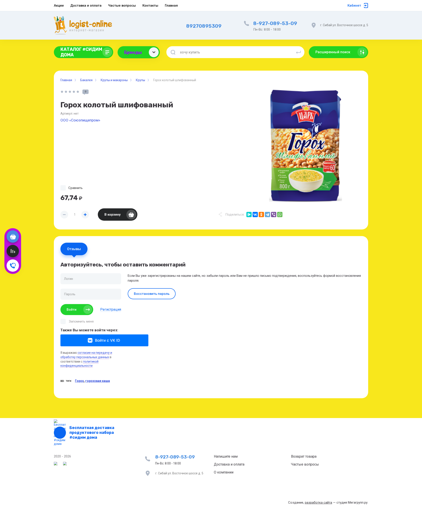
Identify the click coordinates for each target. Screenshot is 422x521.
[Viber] (273, 214)
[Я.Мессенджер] (249, 214)
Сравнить (75, 188)
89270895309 (204, 26)
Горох (79, 381)
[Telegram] (267, 214)
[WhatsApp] (279, 214)
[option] (305, 146)
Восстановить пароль (151, 294)
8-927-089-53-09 (275, 23)
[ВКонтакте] (255, 214)
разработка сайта (318, 502)
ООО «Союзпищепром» (80, 120)
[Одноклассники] (261, 214)
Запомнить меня (81, 321)
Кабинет (354, 5)
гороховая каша (97, 381)
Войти (71, 310)
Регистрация (110, 309)
